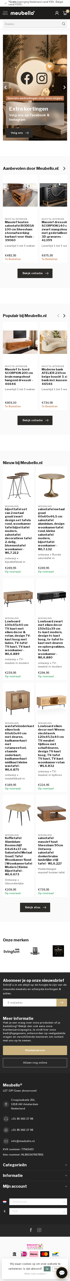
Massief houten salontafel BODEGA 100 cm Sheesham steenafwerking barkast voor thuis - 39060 (19, 231)
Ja (47, 1269)
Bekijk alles (32, 907)
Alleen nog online (35, 1063)
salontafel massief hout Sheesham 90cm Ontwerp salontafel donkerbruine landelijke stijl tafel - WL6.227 (50, 850)
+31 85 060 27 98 (22, 1119)
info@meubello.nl (23, 1141)
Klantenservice (35, 1050)
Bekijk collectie (33, 273)
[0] (65, 13)
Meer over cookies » (35, 1273)
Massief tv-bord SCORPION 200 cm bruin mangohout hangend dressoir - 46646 (19, 376)
